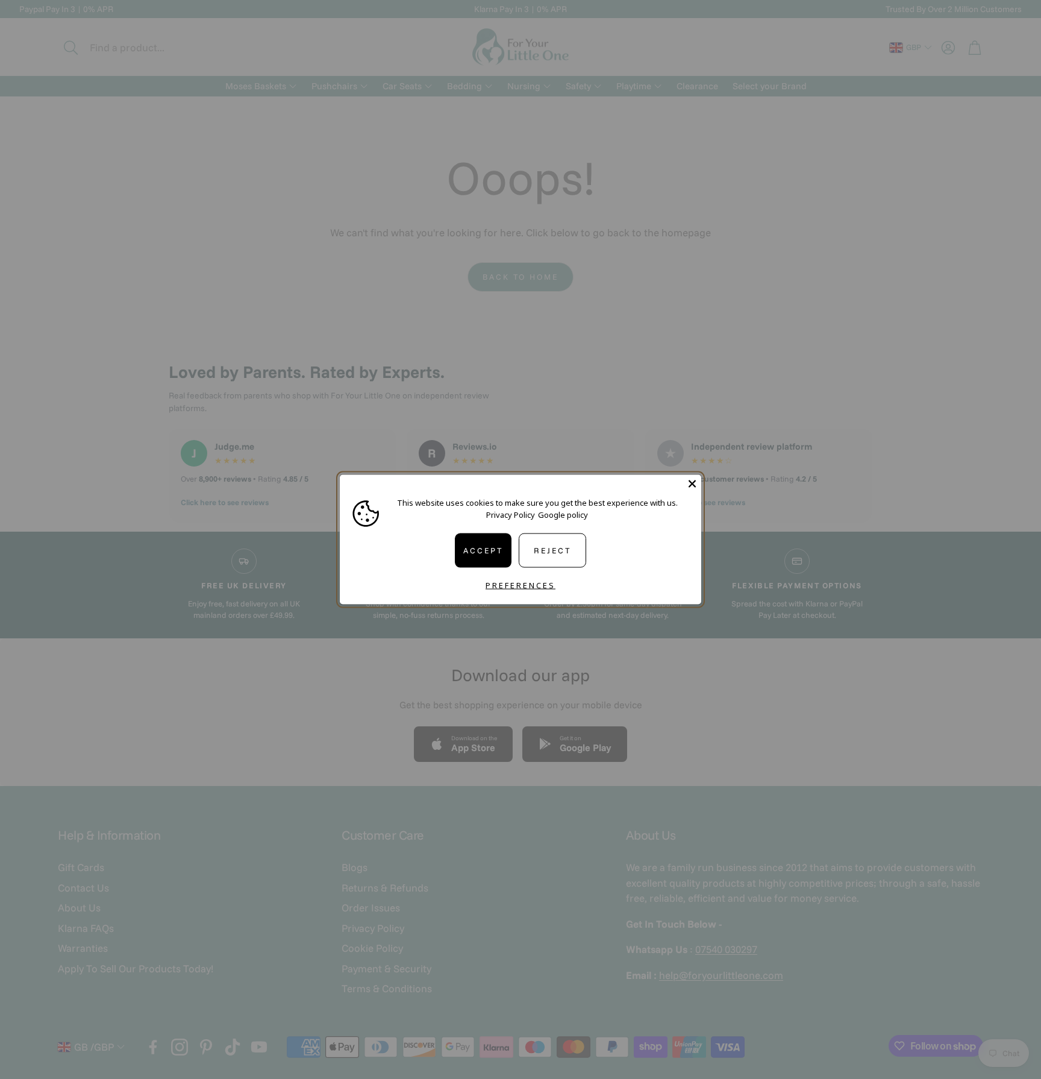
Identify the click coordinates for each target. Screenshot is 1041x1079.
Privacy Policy (510, 514)
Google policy (563, 514)
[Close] (692, 484)
